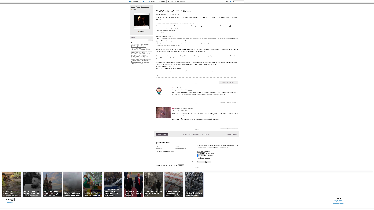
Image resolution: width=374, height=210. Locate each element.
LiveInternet (134, 2)
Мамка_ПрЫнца (139, 58)
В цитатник (235, 102)
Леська (133, 58)
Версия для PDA (338, 200)
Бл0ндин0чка (134, 55)
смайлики (171, 151)
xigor (143, 52)
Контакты (338, 201)
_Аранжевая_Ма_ (141, 45)
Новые (235, 134)
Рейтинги (163, 1)
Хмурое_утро (145, 62)
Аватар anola (141, 21)
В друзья (142, 31)
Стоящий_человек (136, 62)
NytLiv (144, 51)
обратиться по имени (185, 87)
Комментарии (145, 7)
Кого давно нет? (135, 44)
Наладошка (148, 59)
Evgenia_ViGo (135, 48)
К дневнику (196, 134)
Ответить (223, 102)
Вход (153, 1)
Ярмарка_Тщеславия (137, 63)
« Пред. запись (187, 134)
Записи (133, 7)
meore (133, 51)
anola (132, 9)
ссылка (190, 90)
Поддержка (227, 2)
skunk (150, 51)
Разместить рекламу (338, 203)
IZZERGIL (133, 49)
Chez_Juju (134, 47)
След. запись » (205, 134)
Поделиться (233, 82)
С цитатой (229, 102)
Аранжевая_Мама (145, 53)
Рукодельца (134, 60)
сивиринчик (146, 60)
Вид (229, 2)
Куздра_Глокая (135, 56)
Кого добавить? (145, 44)
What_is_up (139, 52)
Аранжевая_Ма (135, 53)
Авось (171, 1)
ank (147, 45)
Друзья (138, 7)
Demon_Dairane (141, 47)
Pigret (147, 51)
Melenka (148, 49)
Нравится (225, 82)
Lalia (138, 49)
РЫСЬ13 (140, 60)
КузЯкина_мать (144, 56)
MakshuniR (142, 49)
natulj (140, 51)
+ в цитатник (175, 14)
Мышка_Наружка (140, 59)
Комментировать (162, 134)
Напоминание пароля (180, 148)
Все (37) (150, 40)
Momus (137, 51)
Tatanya (133, 52)
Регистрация (147, 1)
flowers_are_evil (143, 48)
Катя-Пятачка (142, 55)
